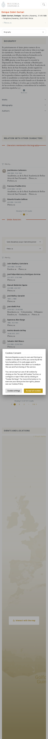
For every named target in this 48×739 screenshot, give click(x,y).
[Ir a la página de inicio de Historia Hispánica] (12, 4)
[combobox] (24, 31)
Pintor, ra (7, 23)
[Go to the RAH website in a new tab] (3, 4)
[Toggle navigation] (44, 4)
